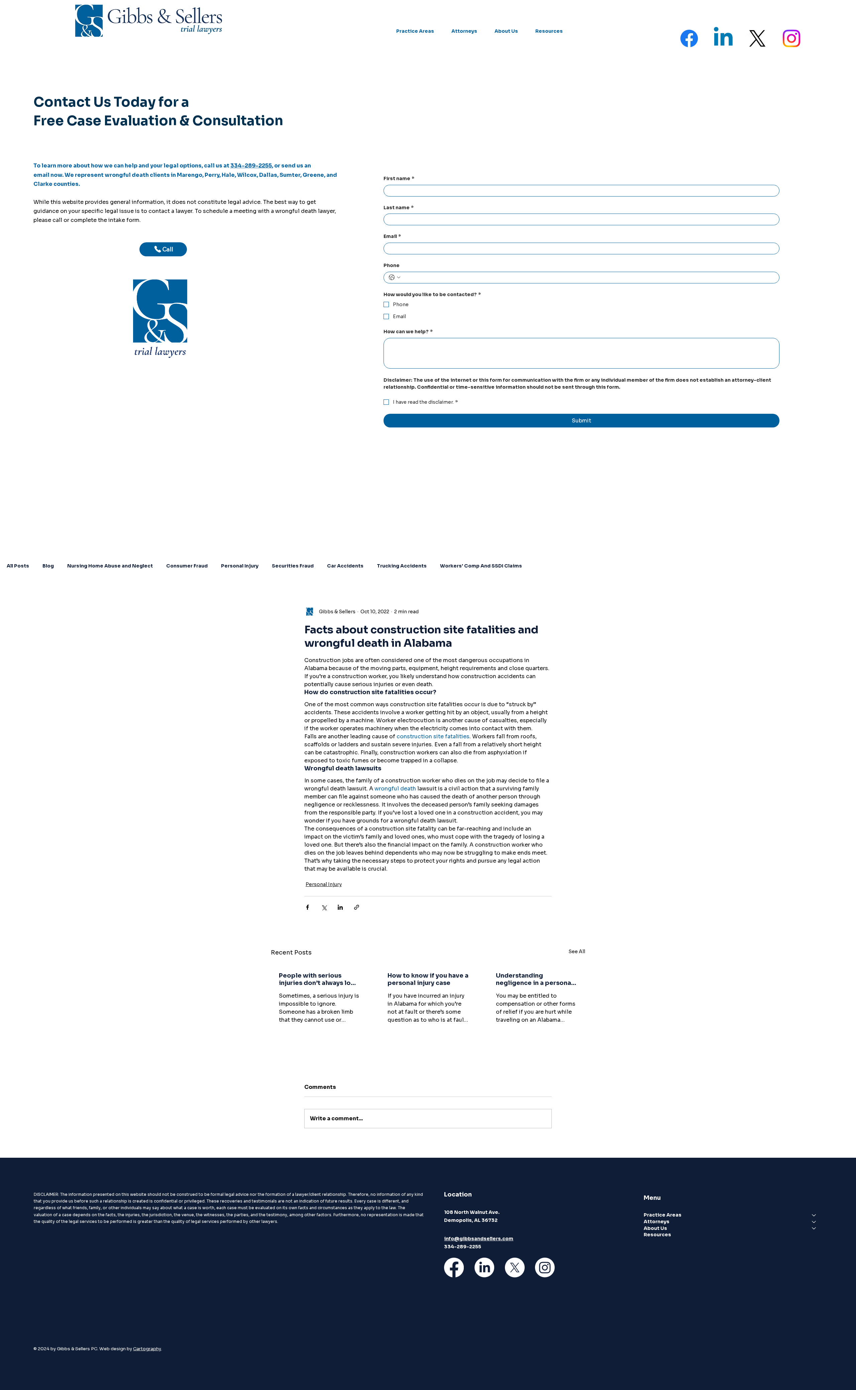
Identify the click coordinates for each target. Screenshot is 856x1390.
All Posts (18, 566)
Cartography (147, 1349)
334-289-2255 (251, 165)
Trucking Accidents (402, 566)
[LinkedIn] (484, 1267)
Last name (399, 208)
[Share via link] (356, 907)
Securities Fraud (293, 566)
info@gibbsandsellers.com (478, 1239)
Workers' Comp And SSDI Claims (481, 566)
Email (392, 236)
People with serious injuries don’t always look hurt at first (319, 979)
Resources (657, 1235)
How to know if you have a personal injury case (428, 979)
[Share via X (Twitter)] (324, 907)
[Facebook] (689, 38)
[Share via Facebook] (307, 907)
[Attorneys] (814, 1222)
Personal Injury (239, 566)
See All (576, 952)
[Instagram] (791, 38)
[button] (415, 31)
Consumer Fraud (187, 566)
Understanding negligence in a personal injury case (534, 979)
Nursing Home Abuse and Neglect (110, 566)
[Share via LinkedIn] (340, 907)
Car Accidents (345, 566)
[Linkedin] (723, 38)
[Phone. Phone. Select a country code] (394, 277)
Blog (48, 566)
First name (399, 178)
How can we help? (408, 332)
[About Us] (814, 1228)
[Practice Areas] (814, 1215)
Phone (392, 265)
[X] (757, 38)
